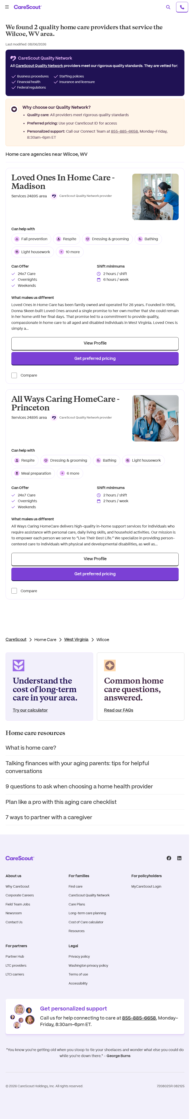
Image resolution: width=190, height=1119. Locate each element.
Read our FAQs (118, 710)
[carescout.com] (28, 7)
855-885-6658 (124, 131)
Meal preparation (36, 473)
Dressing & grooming (110, 239)
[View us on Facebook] (169, 858)
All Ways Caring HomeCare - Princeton (65, 403)
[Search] (168, 7)
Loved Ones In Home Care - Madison (62, 182)
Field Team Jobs (18, 904)
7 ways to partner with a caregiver (49, 817)
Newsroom (14, 913)
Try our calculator (30, 710)
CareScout (16, 640)
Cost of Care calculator (86, 922)
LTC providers (16, 965)
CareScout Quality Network (89, 895)
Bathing (151, 239)
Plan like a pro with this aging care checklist (61, 802)
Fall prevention (34, 239)
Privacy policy (79, 956)
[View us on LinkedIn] (179, 858)
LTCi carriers (15, 974)
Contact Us (14, 922)
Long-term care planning (87, 913)
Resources (77, 931)
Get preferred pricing (95, 359)
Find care (75, 886)
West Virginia (76, 640)
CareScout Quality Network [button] (39, 66)
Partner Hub (15, 956)
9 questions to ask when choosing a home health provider (79, 786)
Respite (69, 239)
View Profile (95, 343)
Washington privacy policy (88, 965)
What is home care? (31, 748)
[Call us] (182, 7)
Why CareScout (17, 886)
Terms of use (78, 974)
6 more (73, 473)
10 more (73, 252)
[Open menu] (7, 7)
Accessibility (78, 983)
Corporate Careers (20, 895)
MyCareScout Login (146, 886)
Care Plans (77, 904)
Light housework (35, 252)
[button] (81, 196)
